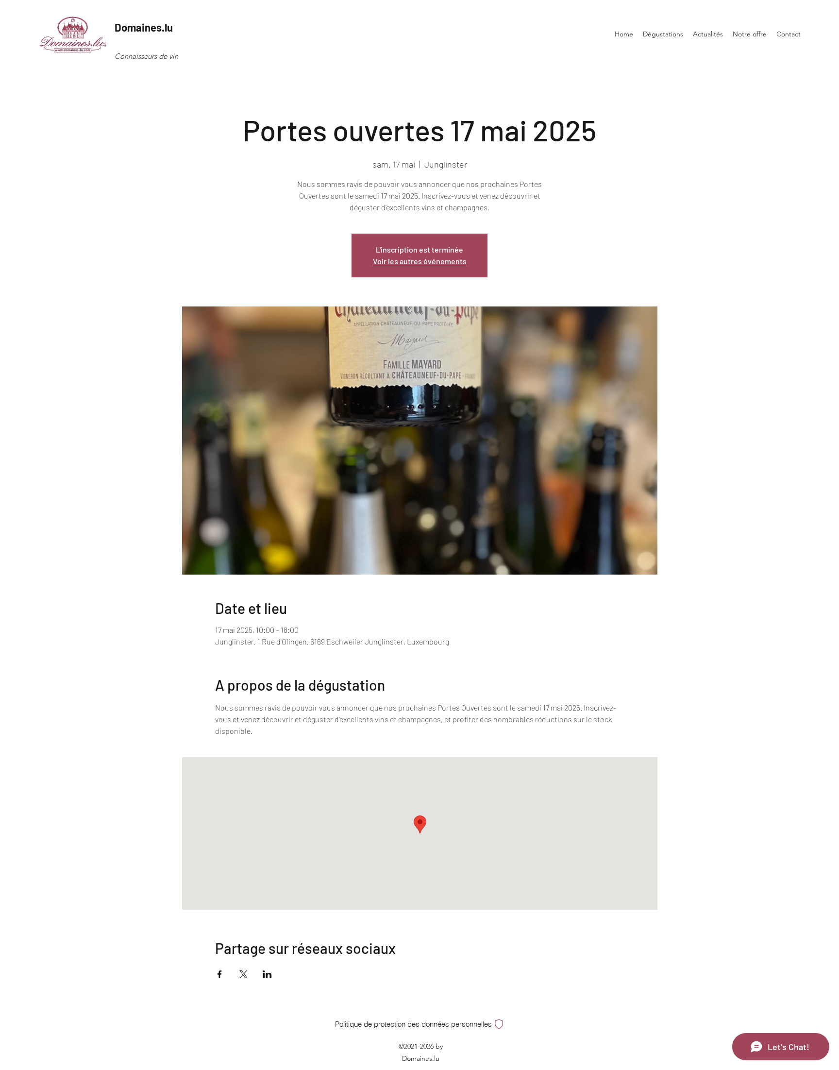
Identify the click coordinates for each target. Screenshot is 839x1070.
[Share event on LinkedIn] (267, 974)
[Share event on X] (243, 974)
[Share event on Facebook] (219, 974)
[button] (420, 1024)
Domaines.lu (144, 27)
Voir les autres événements (420, 261)
